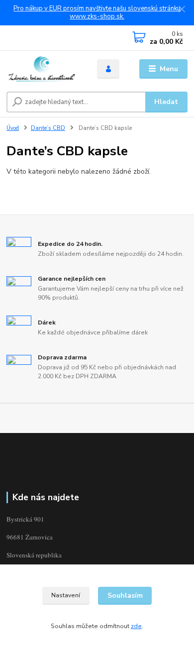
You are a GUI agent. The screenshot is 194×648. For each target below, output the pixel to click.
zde (136, 626)
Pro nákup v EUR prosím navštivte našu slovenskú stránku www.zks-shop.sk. (97, 12)
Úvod (12, 128)
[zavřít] (182, 9)
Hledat (166, 102)
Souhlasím (125, 595)
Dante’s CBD (48, 128)
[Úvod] (44, 69)
